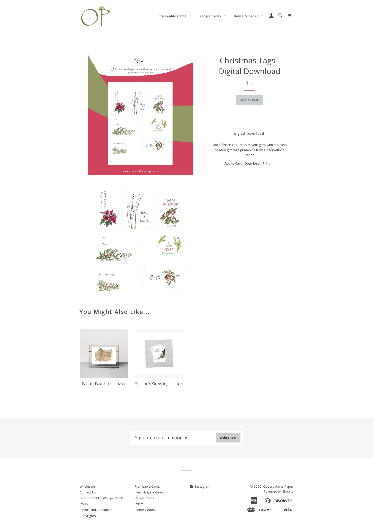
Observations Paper (278, 486)
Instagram (202, 486)
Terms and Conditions (96, 509)
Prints (139, 504)
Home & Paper (246, 16)
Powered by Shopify (278, 491)
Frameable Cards (173, 16)
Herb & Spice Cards (149, 492)
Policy (84, 504)
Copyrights (88, 516)
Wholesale (87, 486)
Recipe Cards (210, 16)
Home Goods (145, 509)
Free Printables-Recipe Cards (101, 498)
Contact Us (88, 492)
